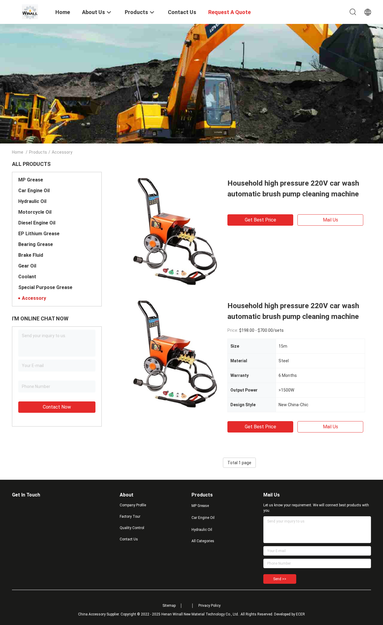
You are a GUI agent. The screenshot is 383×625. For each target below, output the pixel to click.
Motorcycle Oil (34, 212)
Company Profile (133, 505)
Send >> (279, 579)
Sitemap (169, 605)
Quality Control (132, 528)
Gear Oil (27, 266)
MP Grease (30, 180)
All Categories (203, 541)
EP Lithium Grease (39, 233)
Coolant (27, 276)
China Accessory (92, 614)
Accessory (34, 298)
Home (17, 152)
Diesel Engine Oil (36, 223)
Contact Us (129, 539)
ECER (300, 614)
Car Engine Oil (34, 190)
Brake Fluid (30, 255)
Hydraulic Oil (32, 201)
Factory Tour (130, 516)
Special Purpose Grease (45, 287)
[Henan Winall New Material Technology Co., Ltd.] (30, 11)
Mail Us (330, 220)
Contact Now (57, 407)
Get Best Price (260, 220)
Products (38, 152)
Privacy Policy (209, 605)
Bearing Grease (35, 244)
